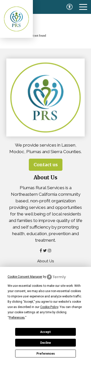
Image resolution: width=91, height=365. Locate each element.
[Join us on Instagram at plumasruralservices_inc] (49, 250)
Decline (45, 343)
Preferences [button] (17, 317)
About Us (45, 261)
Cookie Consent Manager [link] (25, 276)
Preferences (45, 353)
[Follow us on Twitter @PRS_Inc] (45, 250)
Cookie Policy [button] (49, 307)
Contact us (46, 164)
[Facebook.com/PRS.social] (41, 250)
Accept (45, 332)
